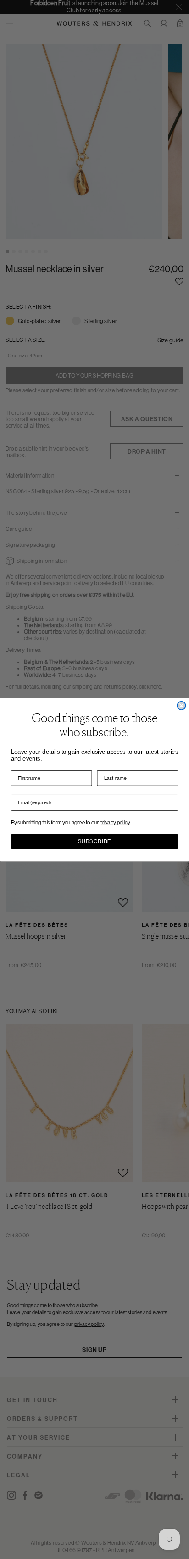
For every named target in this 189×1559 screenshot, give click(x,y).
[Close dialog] (181, 705)
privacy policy (115, 822)
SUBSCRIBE (94, 841)
